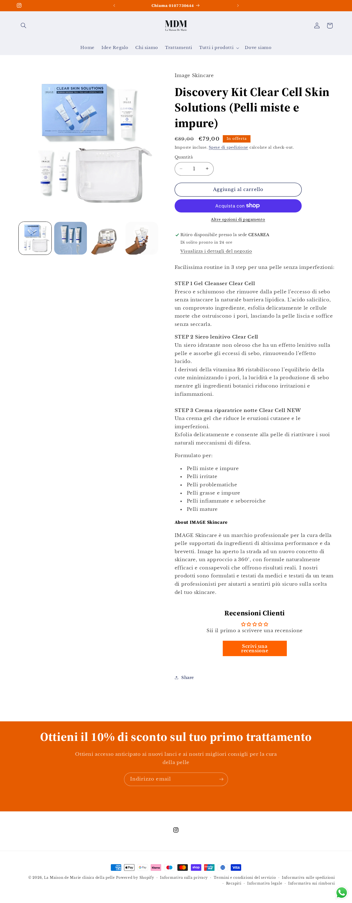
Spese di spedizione (228, 147)
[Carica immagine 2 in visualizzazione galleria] (70, 238)
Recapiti (233, 883)
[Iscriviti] (221, 779)
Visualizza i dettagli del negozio (216, 251)
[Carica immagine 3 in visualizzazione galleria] (106, 238)
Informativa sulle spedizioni (308, 878)
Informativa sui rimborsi (311, 883)
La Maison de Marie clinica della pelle (79, 878)
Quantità (184, 157)
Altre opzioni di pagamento (238, 219)
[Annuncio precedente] (114, 5)
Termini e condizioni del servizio (245, 878)
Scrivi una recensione (254, 648)
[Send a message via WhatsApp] (341, 892)
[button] (23, 25)
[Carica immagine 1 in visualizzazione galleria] (35, 238)
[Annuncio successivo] (238, 5)
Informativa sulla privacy (184, 878)
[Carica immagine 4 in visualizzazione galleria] (141, 238)
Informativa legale (264, 883)
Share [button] (187, 677)
